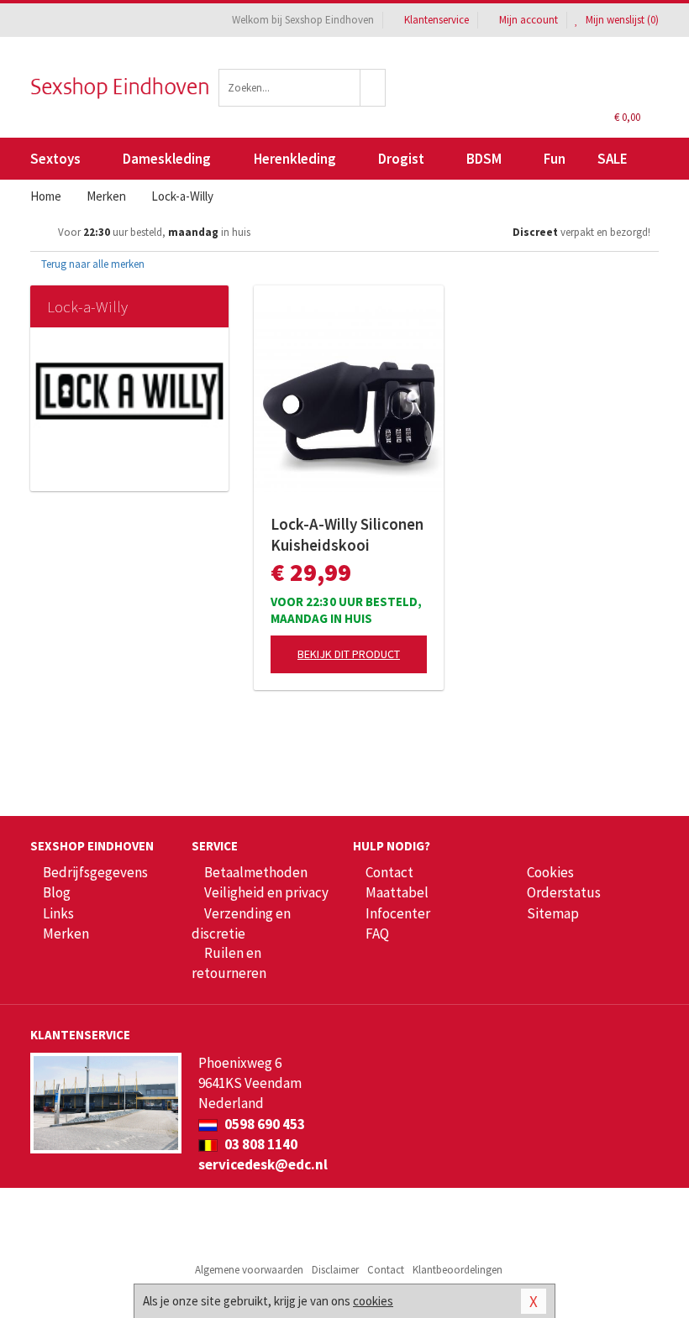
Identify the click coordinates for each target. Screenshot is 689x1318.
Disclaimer (335, 1270)
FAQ (377, 933)
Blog (57, 892)
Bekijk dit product (348, 654)
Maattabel (397, 892)
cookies (373, 1301)
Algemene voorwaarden (249, 1270)
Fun (554, 158)
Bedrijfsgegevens (95, 872)
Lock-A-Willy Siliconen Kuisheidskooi (347, 534)
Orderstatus (564, 892)
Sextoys (55, 158)
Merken (66, 933)
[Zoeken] (373, 88)
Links (58, 913)
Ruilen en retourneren (229, 963)
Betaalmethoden (256, 872)
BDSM (484, 158)
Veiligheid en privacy (266, 892)
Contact (389, 872)
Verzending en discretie (241, 923)
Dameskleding (167, 158)
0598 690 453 (263, 1124)
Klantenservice (436, 20)
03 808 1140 (259, 1144)
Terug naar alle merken (92, 264)
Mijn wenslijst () (621, 20)
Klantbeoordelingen (457, 1270)
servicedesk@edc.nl (263, 1164)
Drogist (401, 158)
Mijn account (528, 20)
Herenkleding (295, 158)
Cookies (550, 872)
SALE (612, 158)
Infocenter (398, 913)
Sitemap (553, 913)
